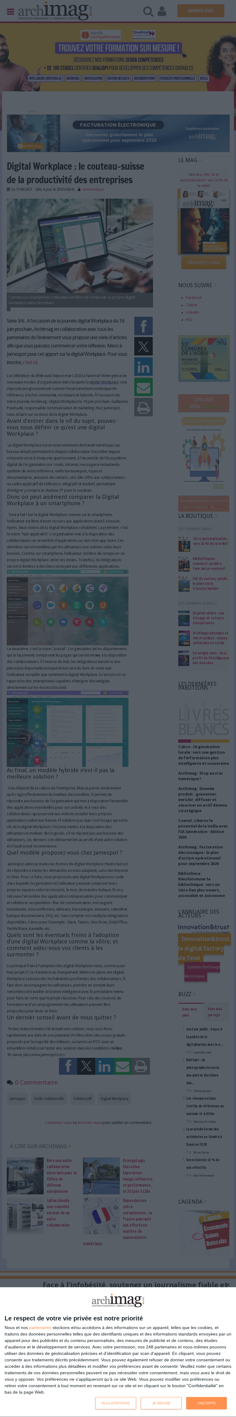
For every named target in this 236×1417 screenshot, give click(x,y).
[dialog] (118, 1352)
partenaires (40, 1327)
